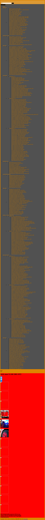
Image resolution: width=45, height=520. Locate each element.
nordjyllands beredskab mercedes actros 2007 (17, 179)
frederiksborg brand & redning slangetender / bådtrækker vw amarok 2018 (22, 50)
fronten (4, 6)
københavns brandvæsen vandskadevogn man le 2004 (18, 56)
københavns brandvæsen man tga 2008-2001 (19, 107)
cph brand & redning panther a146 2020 (16, 340)
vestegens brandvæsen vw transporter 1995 (16, 66)
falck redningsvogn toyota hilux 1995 (17, 220)
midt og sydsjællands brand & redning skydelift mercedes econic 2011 (23, 291)
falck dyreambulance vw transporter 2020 (16, 46)
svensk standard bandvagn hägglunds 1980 (16, 62)
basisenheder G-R (12, 98)
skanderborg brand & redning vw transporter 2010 (18, 205)
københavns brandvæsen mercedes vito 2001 (17, 199)
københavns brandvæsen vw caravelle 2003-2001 (17, 25)
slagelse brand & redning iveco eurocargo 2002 (19, 304)
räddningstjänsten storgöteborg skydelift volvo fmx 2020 (21, 307)
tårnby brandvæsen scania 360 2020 (17, 322)
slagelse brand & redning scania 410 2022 (18, 134)
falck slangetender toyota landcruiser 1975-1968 (17, 48)
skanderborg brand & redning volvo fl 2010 (19, 130)
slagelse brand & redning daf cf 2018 (15, 182)
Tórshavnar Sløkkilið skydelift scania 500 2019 (19, 319)
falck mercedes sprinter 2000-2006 (15, 14)
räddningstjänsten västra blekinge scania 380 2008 (20, 332)
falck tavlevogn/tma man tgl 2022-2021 (16, 163)
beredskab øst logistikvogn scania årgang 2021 (17, 68)
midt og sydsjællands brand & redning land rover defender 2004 (20, 57)
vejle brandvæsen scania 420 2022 (15, 185)
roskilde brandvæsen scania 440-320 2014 (16, 180)
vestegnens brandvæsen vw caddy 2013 (16, 65)
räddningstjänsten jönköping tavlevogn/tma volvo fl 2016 (19, 169)
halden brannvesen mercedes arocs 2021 (18, 270)
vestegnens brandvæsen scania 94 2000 (18, 325)
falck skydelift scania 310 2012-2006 (17, 262)
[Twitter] (22, 379)
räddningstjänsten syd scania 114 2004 (18, 312)
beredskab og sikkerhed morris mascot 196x (19, 260)
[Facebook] (22, 377)
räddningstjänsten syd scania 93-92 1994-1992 (19, 313)
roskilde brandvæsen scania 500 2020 (15, 355)
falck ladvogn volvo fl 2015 (14, 165)
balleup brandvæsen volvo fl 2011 (15, 338)
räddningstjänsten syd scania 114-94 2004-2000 (19, 139)
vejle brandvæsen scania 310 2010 (17, 150)
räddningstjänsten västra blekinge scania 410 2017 (20, 155)
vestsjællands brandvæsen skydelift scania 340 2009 (20, 329)
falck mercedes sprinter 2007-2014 (15, 12)
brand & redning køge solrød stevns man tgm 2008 (20, 110)
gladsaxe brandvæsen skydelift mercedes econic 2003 (20, 269)
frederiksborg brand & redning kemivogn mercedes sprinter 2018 (22, 222)
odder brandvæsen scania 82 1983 (17, 296)
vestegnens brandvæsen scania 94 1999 (18, 326)
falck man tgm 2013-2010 (15, 81)
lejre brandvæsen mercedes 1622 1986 (15, 349)
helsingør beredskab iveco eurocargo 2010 (18, 272)
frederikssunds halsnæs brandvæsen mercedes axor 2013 (21, 92)
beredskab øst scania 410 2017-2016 (17, 157)
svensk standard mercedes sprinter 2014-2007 (17, 32)
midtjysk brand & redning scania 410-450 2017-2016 (18, 350)
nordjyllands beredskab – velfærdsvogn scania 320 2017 (19, 58)
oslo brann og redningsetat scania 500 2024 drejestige (20, 299)
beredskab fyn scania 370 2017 (16, 97)
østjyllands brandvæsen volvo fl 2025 (15, 72)
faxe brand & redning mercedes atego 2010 (18, 85)
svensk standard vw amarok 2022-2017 (16, 34)
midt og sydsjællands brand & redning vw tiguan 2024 (18, 202)
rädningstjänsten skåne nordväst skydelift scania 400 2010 (21, 302)
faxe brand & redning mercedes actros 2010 (19, 86)
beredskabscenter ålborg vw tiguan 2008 (16, 213)
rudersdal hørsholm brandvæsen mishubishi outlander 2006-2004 (20, 44)
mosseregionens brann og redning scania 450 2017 (20, 120)
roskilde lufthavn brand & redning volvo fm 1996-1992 (18, 356)
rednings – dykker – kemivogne (8, 215)
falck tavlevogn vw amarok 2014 (15, 166)
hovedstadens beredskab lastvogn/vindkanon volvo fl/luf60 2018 (20, 54)
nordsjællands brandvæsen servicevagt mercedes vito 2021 (19, 59)
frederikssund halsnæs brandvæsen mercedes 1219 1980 (21, 95)
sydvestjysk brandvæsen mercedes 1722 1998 (19, 314)
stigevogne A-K (12, 255)
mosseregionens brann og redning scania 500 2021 (20, 293)
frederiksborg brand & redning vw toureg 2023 (17, 191)
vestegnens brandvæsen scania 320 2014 (16, 363)
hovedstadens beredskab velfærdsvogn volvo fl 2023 (18, 52)
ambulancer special (6, 35)
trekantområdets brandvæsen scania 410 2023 (19, 141)
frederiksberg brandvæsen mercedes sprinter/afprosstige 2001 (22, 266)
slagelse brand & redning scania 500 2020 (16, 359)
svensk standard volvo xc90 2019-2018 (16, 31)
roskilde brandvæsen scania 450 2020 (17, 126)
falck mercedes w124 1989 (14, 15)
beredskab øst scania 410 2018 (14, 186)
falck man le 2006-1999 (15, 263)
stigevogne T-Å (12, 318)
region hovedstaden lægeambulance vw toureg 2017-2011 (19, 40)
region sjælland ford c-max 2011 (14, 43)
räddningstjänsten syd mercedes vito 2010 (16, 206)
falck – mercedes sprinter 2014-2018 (15, 11)
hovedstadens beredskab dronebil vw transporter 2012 (18, 55)
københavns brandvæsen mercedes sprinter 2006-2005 (18, 24)
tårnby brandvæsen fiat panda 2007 (17, 147)
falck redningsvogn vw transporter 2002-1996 (19, 219)
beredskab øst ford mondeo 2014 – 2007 (16, 211)
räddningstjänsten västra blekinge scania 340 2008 (20, 156)
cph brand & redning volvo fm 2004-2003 (16, 342)
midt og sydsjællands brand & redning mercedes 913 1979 (21, 119)
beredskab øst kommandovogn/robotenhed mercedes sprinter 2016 (20, 71)
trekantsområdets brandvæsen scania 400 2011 (17, 361)
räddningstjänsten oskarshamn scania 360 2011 (19, 298)
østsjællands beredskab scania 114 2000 (18, 335)
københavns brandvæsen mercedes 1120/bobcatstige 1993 (21, 282)
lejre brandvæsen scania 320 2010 (17, 113)
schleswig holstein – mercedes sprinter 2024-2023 (17, 29)
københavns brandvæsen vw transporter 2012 (17, 22)
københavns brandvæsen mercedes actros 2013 (17, 177)
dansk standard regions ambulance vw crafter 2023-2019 (19, 9)
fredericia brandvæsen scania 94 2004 (17, 87)
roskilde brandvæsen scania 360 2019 (17, 301)
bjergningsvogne (5, 161)
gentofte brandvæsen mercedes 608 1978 (18, 100)
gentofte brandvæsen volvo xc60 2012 (15, 193)
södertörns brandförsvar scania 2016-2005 (18, 315)
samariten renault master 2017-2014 (15, 28)
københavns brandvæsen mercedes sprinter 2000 (17, 37)
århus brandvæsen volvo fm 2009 (15, 187)
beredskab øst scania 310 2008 (16, 250)
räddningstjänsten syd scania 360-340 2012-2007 (19, 138)
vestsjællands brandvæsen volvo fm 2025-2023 (19, 152)
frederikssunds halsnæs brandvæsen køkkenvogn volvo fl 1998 (20, 51)
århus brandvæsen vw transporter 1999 (18, 253)
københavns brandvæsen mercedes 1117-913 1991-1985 (21, 108)
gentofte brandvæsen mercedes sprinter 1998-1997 (18, 19)
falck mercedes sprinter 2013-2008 (17, 82)
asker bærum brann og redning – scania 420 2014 (20, 256)
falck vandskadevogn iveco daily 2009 (16, 47)
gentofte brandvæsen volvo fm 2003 (17, 268)
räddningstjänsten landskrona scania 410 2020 (17, 348)
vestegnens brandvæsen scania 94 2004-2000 (19, 151)
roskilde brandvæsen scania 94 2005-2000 (18, 127)
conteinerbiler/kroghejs (7, 174)
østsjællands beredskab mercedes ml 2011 (16, 212)
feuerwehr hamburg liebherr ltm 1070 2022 (16, 168)
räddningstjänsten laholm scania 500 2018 (16, 178)
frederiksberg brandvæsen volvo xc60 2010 (16, 190)
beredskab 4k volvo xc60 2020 (14, 189)
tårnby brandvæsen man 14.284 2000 (17, 149)
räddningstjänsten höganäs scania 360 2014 (18, 275)
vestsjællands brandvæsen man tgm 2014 (18, 153)
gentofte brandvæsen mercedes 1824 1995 (18, 99)
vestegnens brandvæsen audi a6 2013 (15, 208)
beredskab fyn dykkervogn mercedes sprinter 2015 (20, 225)
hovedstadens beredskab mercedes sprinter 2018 (17, 20)
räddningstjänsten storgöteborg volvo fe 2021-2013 (20, 306)
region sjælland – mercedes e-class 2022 (16, 42)
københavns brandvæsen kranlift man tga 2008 (17, 170)
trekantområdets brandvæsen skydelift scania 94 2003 (20, 320)
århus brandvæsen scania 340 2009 (17, 160)
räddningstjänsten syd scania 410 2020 (18, 136)
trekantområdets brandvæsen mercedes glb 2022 (17, 207)
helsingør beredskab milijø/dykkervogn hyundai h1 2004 (21, 227)
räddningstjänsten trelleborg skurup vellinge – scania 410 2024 (22, 144)
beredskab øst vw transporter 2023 (15, 67)
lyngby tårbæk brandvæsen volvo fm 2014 (18, 115)
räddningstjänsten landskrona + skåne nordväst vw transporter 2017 (21, 201)
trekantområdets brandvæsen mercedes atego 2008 (20, 142)
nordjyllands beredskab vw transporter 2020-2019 (17, 203)
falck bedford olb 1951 (15, 264)
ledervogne (4, 188)
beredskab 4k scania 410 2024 (16, 77)
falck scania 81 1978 (15, 84)
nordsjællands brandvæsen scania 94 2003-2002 (19, 123)
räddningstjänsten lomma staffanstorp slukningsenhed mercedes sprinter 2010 (24, 114)
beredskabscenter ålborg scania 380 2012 (16, 367)
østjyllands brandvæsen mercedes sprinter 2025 (17, 73)
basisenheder (5, 75)
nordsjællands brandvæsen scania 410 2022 (16, 352)
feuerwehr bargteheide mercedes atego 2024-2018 (20, 80)
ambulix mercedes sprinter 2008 (14, 8)
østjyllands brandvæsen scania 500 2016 (18, 252)
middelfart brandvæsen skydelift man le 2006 (19, 289)
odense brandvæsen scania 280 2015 (17, 297)
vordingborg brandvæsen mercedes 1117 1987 (19, 154)
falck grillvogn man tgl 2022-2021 (15, 162)
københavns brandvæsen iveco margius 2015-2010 (20, 280)
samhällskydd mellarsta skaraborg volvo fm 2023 (19, 116)
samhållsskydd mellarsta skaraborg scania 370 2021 (20, 288)
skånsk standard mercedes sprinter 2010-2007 (17, 30)
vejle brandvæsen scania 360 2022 (17, 324)
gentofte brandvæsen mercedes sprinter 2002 (17, 18)
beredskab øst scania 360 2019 (16, 333)
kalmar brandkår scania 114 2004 (17, 278)
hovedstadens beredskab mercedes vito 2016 (17, 196)
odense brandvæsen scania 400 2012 (15, 353)
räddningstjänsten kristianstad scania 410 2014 (19, 279)
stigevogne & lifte (6, 254)
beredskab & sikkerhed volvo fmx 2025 (16, 339)
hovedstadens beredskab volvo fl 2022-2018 (19, 101)
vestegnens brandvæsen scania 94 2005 (16, 364)
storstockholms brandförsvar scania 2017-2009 (19, 309)
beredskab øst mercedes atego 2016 (17, 334)
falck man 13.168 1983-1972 (16, 83)
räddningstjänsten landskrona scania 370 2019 (19, 111)
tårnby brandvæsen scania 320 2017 (17, 146)
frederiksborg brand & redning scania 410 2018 (19, 90)
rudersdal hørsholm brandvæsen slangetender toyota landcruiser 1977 (21, 61)
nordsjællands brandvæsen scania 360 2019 (18, 294)
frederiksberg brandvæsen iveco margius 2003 (19, 265)
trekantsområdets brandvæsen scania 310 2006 (19, 143)
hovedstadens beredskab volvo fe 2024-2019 (17, 345)
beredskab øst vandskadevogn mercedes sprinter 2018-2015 (19, 69)
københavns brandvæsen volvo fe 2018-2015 (17, 176)
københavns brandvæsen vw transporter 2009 (17, 198)
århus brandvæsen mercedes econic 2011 (18, 336)
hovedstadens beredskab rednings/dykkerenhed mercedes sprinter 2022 (23, 228)
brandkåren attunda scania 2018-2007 (17, 79)
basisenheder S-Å (12, 128)
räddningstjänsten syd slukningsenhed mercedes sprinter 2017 (22, 137)
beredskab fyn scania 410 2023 (16, 96)
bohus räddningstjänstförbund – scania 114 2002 (19, 261)
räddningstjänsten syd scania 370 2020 (18, 310)
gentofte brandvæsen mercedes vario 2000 (18, 226)
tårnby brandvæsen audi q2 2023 (17, 145)
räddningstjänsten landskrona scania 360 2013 (19, 112)
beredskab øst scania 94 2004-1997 (17, 158)
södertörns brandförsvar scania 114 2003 (18, 316)
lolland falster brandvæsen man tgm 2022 (18, 286)
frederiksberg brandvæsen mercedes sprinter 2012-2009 (18, 16)
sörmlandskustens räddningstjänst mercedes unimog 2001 (19, 173)
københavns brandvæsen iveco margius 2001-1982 (20, 281)
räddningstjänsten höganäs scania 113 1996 (16, 175)
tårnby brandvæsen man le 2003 (16, 323)
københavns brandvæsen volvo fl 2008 (18, 106)
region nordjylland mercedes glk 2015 (15, 41)
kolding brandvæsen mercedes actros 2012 (18, 103)
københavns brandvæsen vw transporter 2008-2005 (18, 23)
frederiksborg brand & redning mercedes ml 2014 (17, 192)
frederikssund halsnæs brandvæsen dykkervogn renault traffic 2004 (23, 223)
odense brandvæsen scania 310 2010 (17, 124)
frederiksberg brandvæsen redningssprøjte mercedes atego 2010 (22, 88)
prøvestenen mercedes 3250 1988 (15, 354)
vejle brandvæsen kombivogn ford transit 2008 (17, 64)
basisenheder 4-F (12, 76)
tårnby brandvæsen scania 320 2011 (15, 362)
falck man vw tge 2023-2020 (14, 10)
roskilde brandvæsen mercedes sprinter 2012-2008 (18, 27)
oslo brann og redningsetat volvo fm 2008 (16, 172)
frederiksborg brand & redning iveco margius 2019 (20, 267)
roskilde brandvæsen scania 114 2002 (15, 181)
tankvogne (4, 337)
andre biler (4, 45)
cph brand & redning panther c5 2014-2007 (16, 341)
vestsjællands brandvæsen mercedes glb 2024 (17, 209)
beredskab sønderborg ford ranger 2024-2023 (17, 63)
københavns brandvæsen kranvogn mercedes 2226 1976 (19, 171)
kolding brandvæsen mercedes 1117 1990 (18, 105)
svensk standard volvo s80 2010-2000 (15, 33)
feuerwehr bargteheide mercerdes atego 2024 (19, 259)
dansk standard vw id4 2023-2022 (15, 36)
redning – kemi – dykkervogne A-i (15, 216)
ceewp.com (25, 519)
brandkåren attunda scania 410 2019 (17, 257)
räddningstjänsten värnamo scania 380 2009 (19, 331)
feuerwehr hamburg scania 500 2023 (17, 271)
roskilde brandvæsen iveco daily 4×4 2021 (16, 60)
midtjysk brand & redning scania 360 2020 (18, 290)
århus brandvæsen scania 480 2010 (15, 368)
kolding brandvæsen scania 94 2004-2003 (18, 104)
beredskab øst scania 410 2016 (14, 366)
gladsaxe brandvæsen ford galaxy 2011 (16, 194)
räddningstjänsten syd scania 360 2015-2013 (19, 311)
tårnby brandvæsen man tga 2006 (17, 148)
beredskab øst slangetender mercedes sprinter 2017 (18, 70)
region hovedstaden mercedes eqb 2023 (16, 38)
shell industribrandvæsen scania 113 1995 (16, 357)
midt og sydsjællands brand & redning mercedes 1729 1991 (19, 351)
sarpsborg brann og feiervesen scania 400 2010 (19, 129)
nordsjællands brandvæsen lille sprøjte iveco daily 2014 (21, 122)
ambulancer (5, 7)
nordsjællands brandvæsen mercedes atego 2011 (19, 295)
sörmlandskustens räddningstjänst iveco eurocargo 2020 (21, 317)
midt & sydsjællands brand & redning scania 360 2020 (20, 118)
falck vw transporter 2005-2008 (14, 13)
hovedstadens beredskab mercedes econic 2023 (19, 273)
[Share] (22, 381)
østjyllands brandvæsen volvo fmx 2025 (18, 251)
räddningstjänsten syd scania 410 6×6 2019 (16, 183)
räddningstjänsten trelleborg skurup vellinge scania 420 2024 (21, 321)
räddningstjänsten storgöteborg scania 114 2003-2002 (20, 308)
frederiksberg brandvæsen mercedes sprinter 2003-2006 (18, 17)
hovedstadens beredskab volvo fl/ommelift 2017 (19, 274)
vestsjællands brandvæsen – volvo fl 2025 (18, 328)
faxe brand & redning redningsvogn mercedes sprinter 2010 (21, 221)
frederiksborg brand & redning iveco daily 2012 (19, 91)
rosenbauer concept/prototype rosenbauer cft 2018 (20, 125)
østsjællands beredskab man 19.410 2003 (18, 159)
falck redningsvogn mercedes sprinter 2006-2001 (19, 217)
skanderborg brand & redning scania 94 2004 (19, 131)
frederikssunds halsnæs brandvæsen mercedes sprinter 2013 (21, 93)
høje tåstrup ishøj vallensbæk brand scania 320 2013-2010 (19, 346)
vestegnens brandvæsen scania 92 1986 (18, 327)
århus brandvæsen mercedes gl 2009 (15, 214)
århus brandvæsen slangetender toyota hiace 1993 (17, 74)
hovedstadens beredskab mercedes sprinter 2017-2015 (18, 21)
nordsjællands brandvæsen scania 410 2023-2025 (19, 121)
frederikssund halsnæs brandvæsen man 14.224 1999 (20, 94)
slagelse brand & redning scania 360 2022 (18, 303)
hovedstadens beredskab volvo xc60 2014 (16, 197)
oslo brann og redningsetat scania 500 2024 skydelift (20, 300)
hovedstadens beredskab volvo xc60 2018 (16, 195)
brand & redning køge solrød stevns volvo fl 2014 (17, 347)
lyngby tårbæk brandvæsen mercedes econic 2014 (20, 287)
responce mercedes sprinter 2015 (15, 26)
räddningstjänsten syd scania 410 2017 (16, 184)
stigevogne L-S (11, 284)
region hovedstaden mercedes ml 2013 (15, 39)
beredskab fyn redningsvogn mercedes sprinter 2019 (20, 224)
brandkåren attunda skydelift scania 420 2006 (19, 258)
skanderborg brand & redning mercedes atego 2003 (20, 132)
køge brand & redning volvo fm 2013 (17, 283)
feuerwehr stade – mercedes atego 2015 (18, 135)
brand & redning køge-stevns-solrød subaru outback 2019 (19, 200)
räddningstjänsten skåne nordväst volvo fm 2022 (19, 133)
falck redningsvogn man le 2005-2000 (18, 218)
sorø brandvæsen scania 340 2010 (17, 305)
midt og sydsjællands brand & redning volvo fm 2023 (20, 117)
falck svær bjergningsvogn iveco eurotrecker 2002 (18, 167)
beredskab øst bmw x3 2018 (14, 210)
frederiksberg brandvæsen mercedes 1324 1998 (19, 89)
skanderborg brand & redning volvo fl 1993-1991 (17, 358)
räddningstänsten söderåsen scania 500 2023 (17, 360)
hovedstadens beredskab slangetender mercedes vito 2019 (19, 53)
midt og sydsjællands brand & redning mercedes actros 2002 (21, 292)
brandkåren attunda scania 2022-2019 (17, 78)
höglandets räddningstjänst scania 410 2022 (18, 277)
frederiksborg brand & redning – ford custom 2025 (18, 49)
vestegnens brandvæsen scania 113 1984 (16, 365)
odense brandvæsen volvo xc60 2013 (15, 204)
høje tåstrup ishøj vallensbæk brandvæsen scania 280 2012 (21, 102)
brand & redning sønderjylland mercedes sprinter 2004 (20, 140)
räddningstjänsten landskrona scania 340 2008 (19, 285)
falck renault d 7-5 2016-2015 (14, 164)
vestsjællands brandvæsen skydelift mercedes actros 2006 (21, 330)
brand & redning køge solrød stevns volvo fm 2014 (20, 109)
